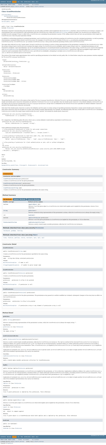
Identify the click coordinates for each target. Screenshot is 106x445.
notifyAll (29, 237)
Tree (21, 1)
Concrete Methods (34, 199)
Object (35, 204)
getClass (17, 237)
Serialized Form (43, 165)
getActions (31, 210)
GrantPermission (8, 178)
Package (9, 1)
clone (5, 237)
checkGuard (6, 230)
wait (35, 237)
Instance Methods (19, 199)
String (16, 188)
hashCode (31, 215)
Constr (17, 6)
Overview (3, 1)
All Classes (35, 4)
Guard (12, 21)
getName (13, 230)
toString (19, 230)
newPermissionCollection (36, 222)
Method (22, 6)
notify (23, 237)
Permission (10, 28)
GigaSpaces (10, 443)
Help (37, 1)
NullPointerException (9, 262)
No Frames (26, 4)
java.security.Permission (11, 16)
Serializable (6, 21)
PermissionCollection (10, 222)
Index (33, 1)
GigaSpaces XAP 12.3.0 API (97, 0)
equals (30, 204)
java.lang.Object (6, 14)
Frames (20, 4)
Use (18, 1)
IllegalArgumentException (11, 265)
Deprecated (27, 1)
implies (30, 217)
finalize (10, 237)
